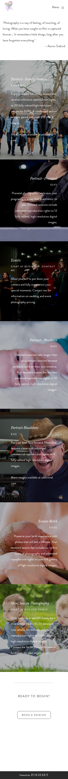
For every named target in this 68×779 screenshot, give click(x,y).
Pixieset (40, 775)
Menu (55, 7)
